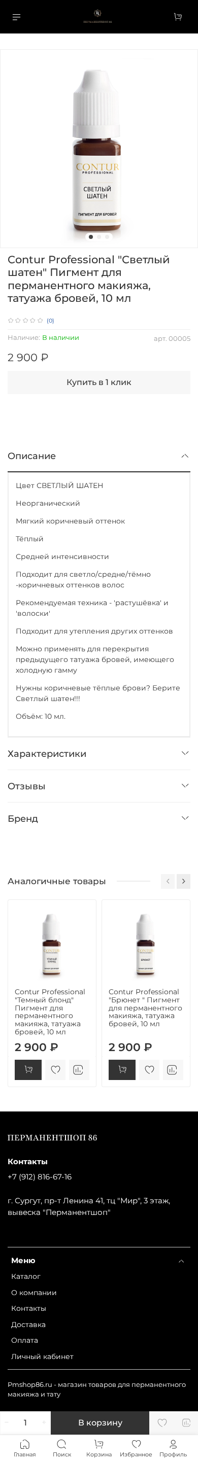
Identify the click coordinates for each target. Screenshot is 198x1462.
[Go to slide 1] (91, 237)
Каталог (26, 1276)
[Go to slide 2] (99, 237)
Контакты (28, 1308)
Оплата (24, 1340)
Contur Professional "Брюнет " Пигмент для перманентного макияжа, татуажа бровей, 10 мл (145, 1007)
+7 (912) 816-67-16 (40, 1176)
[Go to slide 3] (107, 237)
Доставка (28, 1324)
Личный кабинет (42, 1356)
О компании (34, 1292)
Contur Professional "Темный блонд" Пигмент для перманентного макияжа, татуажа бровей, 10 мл (50, 1011)
